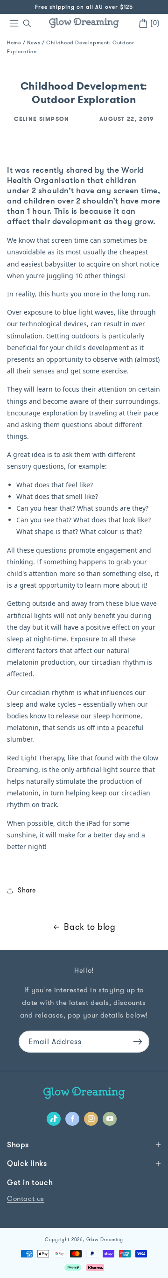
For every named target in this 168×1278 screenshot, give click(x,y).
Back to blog (89, 926)
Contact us (25, 1198)
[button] (27, 23)
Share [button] (27, 890)
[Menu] (14, 23)
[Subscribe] (137, 1042)
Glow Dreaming (104, 1239)
